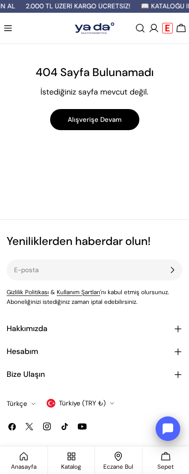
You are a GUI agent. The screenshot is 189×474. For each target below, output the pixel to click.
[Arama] (140, 28)
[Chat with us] (168, 428)
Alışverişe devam (95, 119)
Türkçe (17, 403)
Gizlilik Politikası (28, 292)
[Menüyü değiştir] (8, 28)
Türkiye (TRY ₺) (82, 403)
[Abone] (172, 270)
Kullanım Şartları (78, 292)
